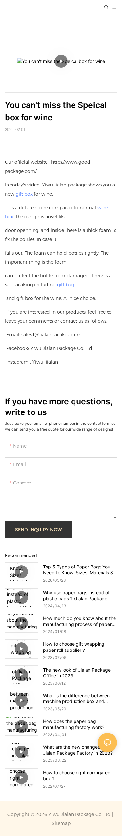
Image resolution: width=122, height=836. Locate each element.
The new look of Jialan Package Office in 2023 (77, 672)
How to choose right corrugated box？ (77, 775)
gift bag (65, 285)
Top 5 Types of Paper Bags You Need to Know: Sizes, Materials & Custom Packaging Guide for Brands (78, 570)
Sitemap (61, 823)
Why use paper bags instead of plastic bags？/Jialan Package (76, 595)
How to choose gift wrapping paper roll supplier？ (73, 646)
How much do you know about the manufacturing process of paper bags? (79, 621)
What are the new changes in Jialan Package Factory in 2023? (78, 750)
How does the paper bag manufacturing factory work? (73, 724)
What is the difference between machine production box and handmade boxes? (76, 698)
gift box (24, 194)
